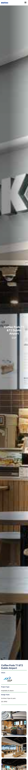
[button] (25, 2)
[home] (5, 2)
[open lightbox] (14, 723)
